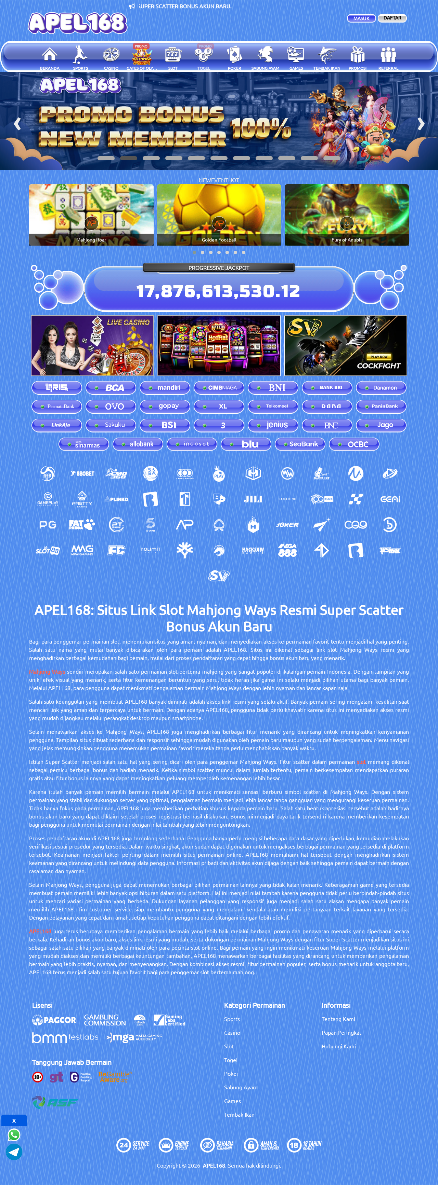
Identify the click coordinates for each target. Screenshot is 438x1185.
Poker (231, 1073)
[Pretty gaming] (82, 499)
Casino (232, 1032)
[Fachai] (116, 550)
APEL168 (40, 930)
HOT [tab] (233, 179)
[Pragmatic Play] (219, 473)
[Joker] (287, 524)
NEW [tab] (205, 179)
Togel (230, 1059)
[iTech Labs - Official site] (143, 1023)
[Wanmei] (287, 473)
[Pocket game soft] (48, 524)
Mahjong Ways (47, 671)
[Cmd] (116, 473)
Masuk (361, 18)
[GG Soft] (253, 473)
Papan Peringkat (341, 1032)
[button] (106, 158)
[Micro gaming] (356, 473)
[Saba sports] (150, 473)
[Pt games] (116, 524)
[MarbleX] (356, 499)
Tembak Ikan (239, 1114)
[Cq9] (356, 524)
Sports (232, 1018)
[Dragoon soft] (219, 550)
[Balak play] (356, 550)
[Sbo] (82, 473)
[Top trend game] (184, 499)
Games (232, 1100)
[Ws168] (390, 550)
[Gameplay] (48, 499)
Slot (229, 1046)
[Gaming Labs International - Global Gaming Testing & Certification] (173, 1023)
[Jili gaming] (253, 499)
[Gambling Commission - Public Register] (108, 1023)
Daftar (392, 17)
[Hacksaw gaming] (253, 550)
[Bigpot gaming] (219, 499)
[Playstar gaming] (321, 524)
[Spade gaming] (219, 524)
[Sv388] (219, 575)
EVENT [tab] (219, 179)
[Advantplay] (184, 524)
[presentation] (17, 121)
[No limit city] (150, 550)
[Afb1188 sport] (48, 473)
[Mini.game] (116, 499)
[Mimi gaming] (82, 550)
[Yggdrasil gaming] (184, 550)
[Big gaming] (150, 499)
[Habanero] (253, 524)
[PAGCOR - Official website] (57, 1023)
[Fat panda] (82, 524)
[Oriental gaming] (321, 499)
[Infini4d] (321, 550)
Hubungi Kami (339, 1046)
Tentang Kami (338, 1018)
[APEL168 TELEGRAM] (14, 1150)
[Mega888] (287, 550)
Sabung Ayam (241, 1087)
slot (361, 761)
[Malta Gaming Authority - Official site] (137, 1041)
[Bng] (390, 524)
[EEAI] (390, 499)
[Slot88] (48, 550)
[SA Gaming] (287, 499)
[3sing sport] (184, 473)
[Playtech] (390, 473)
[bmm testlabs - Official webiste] (68, 1041)
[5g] (150, 524)
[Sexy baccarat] (321, 473)
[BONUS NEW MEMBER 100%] (219, 121)
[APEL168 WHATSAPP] (14, 1133)
